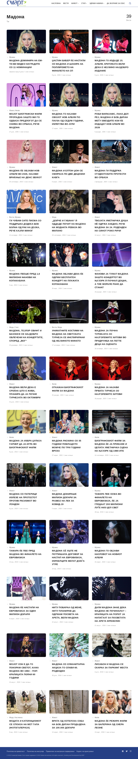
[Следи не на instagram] (130, 751)
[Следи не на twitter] (126, 751)
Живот (11, 110)
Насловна (18, 717)
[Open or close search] (130, 3)
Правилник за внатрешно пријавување (60, 751)
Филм (17, 110)
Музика (12, 57)
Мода (54, 217)
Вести (11, 217)
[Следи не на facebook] (123, 751)
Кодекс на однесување (85, 751)
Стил (16, 327)
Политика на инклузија (35, 751)
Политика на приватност (16, 751)
